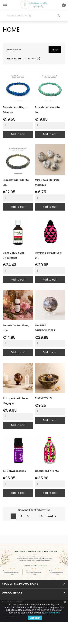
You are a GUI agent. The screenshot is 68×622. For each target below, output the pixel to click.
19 (41, 516)
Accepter (35, 617)
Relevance (14, 49)
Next (52, 516)
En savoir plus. (52, 612)
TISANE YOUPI (43, 398)
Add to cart (18, 134)
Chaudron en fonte (47, 471)
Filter (55, 49)
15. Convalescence (14, 471)
